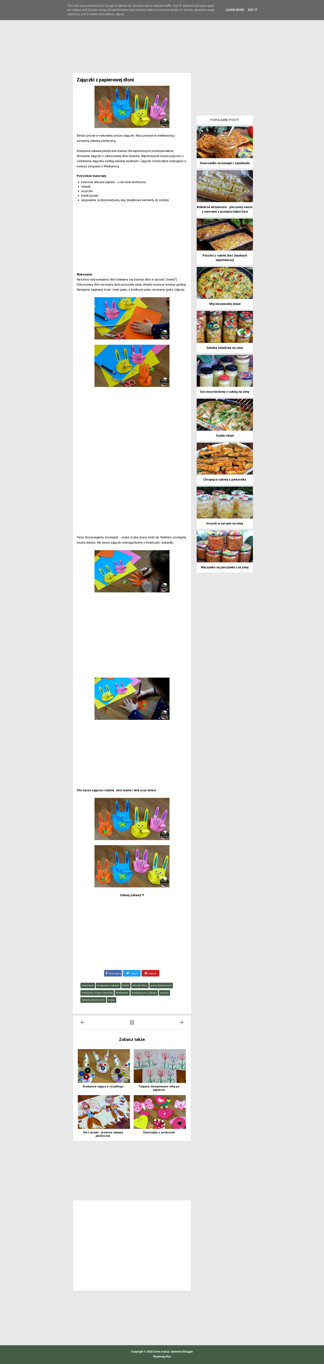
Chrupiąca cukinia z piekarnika (224, 479)
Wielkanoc (122, 993)
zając (111, 1000)
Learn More (235, 10)
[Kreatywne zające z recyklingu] (104, 1066)
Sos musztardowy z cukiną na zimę (224, 391)
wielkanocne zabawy (144, 993)
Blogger (187, 1351)
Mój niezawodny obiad (224, 304)
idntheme (176, 1351)
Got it (253, 10)
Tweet (134, 973)
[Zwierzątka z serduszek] (160, 1112)
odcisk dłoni (140, 985)
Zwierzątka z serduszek (159, 1132)
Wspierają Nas (162, 1356)
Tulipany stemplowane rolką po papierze (158, 1088)
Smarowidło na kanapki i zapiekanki (225, 163)
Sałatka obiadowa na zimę (224, 348)
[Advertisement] (162, 41)
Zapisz (151, 973)
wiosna (164, 993)
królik (126, 985)
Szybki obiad (225, 435)
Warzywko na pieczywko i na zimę (225, 567)
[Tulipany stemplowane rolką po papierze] (160, 1066)
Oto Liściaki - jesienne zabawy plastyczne (103, 1134)
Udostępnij (115, 973)
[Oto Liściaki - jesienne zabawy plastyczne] (104, 1112)
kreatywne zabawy (108, 985)
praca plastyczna (161, 985)
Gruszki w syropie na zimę (224, 523)
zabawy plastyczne (93, 1000)
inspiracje (88, 985)
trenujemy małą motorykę (97, 993)
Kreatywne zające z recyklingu (103, 1086)
